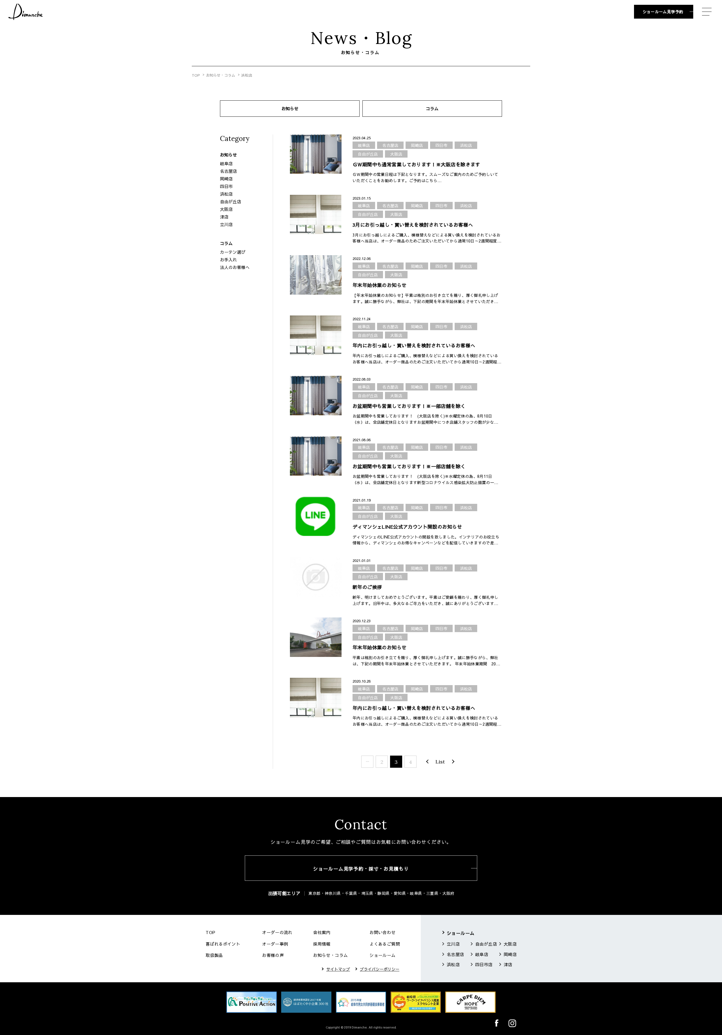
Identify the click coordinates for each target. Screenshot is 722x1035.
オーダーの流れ (277, 932)
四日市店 (484, 964)
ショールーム (382, 955)
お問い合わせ (382, 932)
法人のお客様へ (235, 267)
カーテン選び (232, 252)
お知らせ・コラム (220, 75)
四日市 (226, 186)
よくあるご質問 (384, 944)
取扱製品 (214, 955)
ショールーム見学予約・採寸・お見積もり (361, 868)
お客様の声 (273, 955)
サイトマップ (338, 969)
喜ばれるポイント (223, 944)
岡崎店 (226, 179)
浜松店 (226, 194)
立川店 (226, 224)
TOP (196, 75)
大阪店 (226, 209)
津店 (224, 217)
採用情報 (322, 944)
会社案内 (322, 932)
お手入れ (228, 259)
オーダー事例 (275, 944)
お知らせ (289, 108)
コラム (432, 108)
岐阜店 (226, 163)
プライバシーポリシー (379, 969)
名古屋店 (228, 171)
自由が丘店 (230, 201)
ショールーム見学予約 (663, 11)
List (440, 761)
